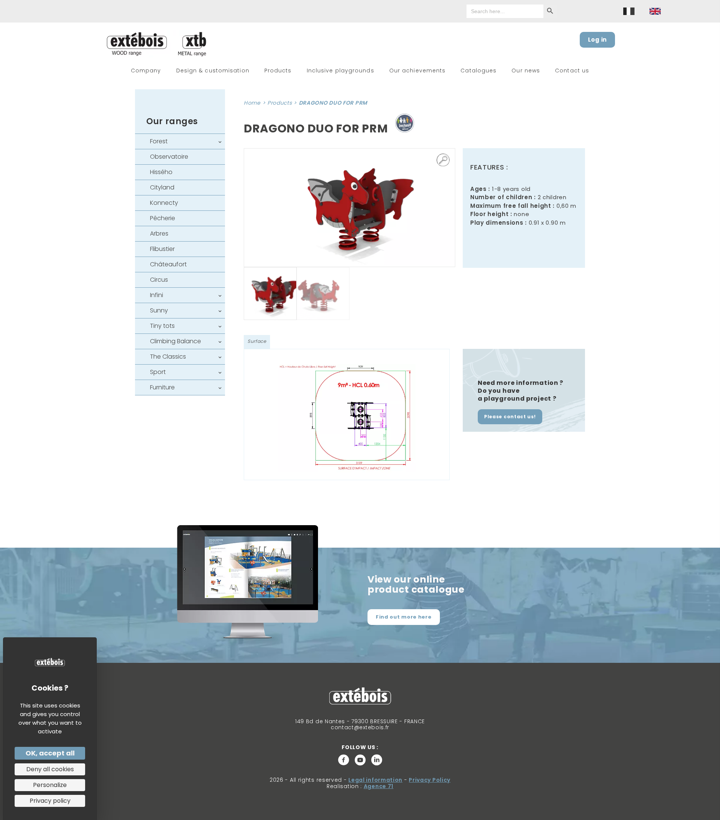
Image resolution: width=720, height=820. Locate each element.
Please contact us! (510, 416)
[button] (443, 160)
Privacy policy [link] (50, 800)
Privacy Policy (429, 780)
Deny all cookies (50, 769)
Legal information (375, 780)
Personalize (50, 785)
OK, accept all (50, 753)
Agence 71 (378, 786)
